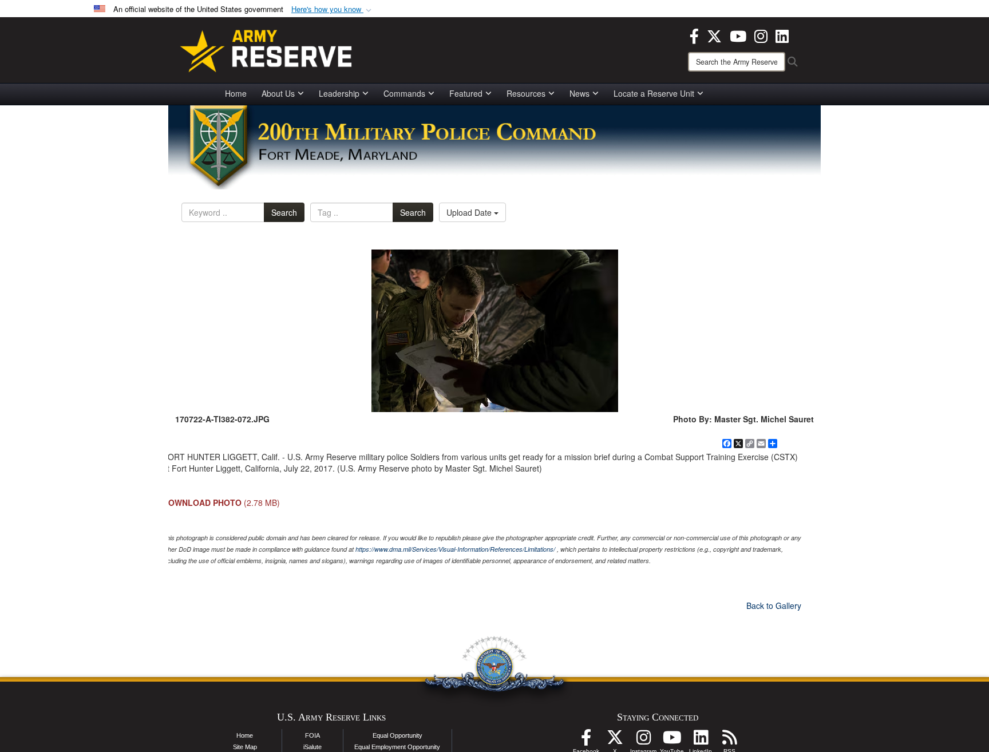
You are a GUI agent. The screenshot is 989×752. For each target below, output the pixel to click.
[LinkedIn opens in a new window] (782, 35)
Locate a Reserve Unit (654, 93)
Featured (465, 93)
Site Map (245, 746)
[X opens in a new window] (714, 35)
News (579, 93)
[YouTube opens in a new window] (738, 35)
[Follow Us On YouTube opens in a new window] (672, 740)
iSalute (312, 746)
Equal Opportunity (397, 735)
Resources (526, 93)
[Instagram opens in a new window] (761, 35)
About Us (278, 93)
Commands (404, 93)
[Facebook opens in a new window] (694, 35)
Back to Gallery (773, 605)
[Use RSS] (729, 740)
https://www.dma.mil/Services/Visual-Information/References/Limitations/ (455, 549)
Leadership (339, 93)
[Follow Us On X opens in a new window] (614, 740)
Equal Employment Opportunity (397, 746)
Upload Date (470, 212)
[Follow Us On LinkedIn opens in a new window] (700, 740)
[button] (332, 9)
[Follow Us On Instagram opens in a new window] (643, 740)
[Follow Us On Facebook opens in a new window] (586, 740)
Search (284, 212)
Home (236, 93)
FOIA (312, 735)
